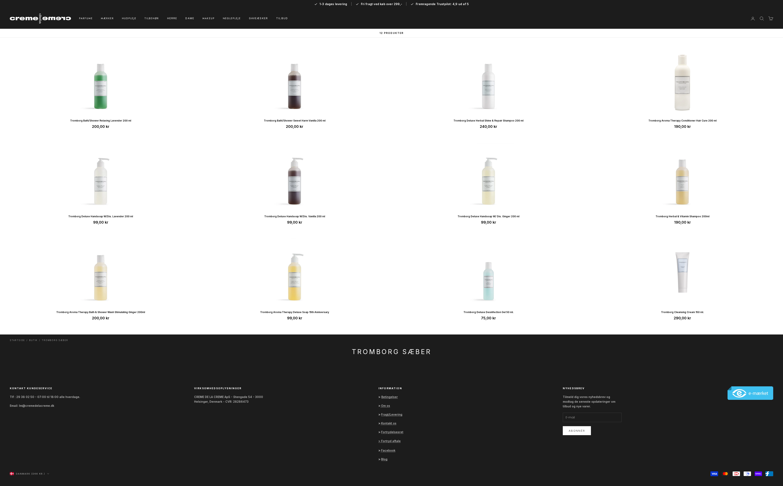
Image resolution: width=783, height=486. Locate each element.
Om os (385, 405)
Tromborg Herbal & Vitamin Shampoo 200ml (682, 216)
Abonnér (577, 430)
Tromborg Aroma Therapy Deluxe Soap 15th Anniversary (294, 312)
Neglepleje (232, 18)
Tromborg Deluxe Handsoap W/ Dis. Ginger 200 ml (488, 216)
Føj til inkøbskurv (100, 109)
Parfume (86, 18)
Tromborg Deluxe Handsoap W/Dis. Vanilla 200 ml (294, 216)
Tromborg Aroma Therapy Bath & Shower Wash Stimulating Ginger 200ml (100, 312)
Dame (189, 18)
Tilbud (282, 18)
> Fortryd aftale (389, 441)
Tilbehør (152, 18)
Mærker (107, 18)
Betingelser (389, 397)
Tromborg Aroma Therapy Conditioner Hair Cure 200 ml (682, 120)
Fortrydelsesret (392, 432)
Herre (172, 18)
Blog (384, 459)
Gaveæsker (258, 18)
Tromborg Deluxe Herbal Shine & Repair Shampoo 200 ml (488, 120)
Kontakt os (388, 423)
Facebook (388, 450)
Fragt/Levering (391, 414)
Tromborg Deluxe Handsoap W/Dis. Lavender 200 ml (100, 216)
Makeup (208, 18)
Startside (17, 340)
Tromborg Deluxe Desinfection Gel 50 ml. (488, 312)
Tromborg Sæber (55, 340)
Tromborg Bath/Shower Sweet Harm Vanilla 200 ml (294, 120)
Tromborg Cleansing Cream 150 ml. (682, 312)
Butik (33, 340)
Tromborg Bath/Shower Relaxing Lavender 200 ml (100, 120)
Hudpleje (129, 18)
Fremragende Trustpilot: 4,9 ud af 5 (442, 4)
